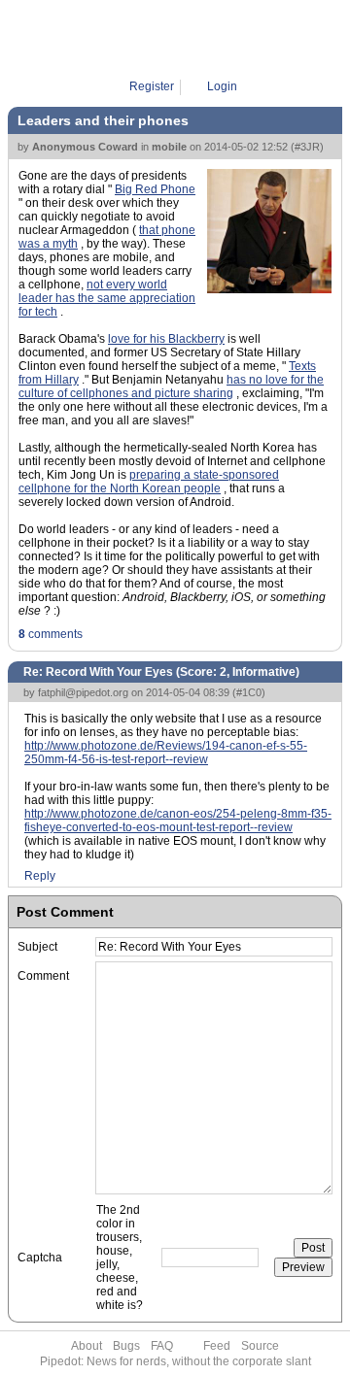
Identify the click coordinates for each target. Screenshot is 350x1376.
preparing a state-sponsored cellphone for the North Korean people (148, 481)
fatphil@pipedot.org (83, 692)
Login (222, 86)
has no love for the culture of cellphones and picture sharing (171, 386)
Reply (39, 876)
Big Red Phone (155, 189)
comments (50, 634)
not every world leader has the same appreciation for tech (106, 298)
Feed (216, 1346)
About (86, 1346)
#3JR (307, 146)
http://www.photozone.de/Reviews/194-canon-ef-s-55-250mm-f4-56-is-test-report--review (165, 752)
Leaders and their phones (103, 120)
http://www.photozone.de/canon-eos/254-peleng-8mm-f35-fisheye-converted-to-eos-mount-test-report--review (178, 820)
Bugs (126, 1346)
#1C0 (249, 692)
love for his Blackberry (166, 339)
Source (260, 1346)
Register (151, 86)
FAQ (162, 1346)
